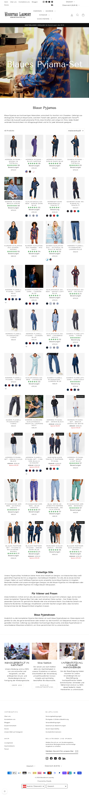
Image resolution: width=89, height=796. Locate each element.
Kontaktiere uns (24, 2)
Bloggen (35, 2)
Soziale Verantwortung (44, 686)
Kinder (43, 15)
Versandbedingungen (53, 722)
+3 (5, 302)
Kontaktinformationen (53, 732)
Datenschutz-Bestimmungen (56, 725)
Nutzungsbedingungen (54, 716)
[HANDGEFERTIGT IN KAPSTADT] (17, 651)
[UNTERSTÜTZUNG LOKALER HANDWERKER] (72, 651)
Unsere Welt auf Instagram (13, 732)
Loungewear (8, 743)
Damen (50, 11)
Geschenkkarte (9, 746)
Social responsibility (52, 729)
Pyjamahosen (61, 618)
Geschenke (43, 19)
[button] (12, 165)
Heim (6, 2)
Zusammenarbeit (10, 725)
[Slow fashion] (44, 651)
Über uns (13, 2)
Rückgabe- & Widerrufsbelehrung (57, 719)
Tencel (6, 749)
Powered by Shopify (44, 781)
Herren (38, 11)
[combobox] (33, 786)
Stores (6, 5)
